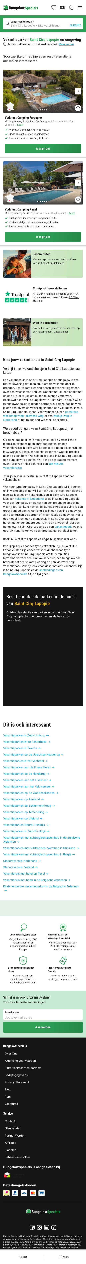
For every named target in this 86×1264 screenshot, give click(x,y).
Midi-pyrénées (13, 121)
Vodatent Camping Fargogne (23, 118)
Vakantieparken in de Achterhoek (25, 741)
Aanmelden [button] (43, 1027)
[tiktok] (53, 1227)
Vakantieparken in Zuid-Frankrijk (24, 831)
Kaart (20, 124)
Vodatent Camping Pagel (21, 209)
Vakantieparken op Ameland (21, 799)
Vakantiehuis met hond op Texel (24, 873)
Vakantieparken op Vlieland (21, 818)
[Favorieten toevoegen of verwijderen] (78, 108)
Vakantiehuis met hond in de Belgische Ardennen (35, 880)
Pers (8, 1096)
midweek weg (34, 415)
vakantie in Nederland (29, 498)
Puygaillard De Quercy (35, 121)
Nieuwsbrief (12, 1128)
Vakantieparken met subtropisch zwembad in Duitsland (39, 848)
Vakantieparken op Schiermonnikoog (27, 805)
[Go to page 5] (46, 109)
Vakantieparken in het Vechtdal (23, 761)
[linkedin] (46, 1227)
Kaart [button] (66, 1256)
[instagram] (39, 1227)
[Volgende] (78, 91)
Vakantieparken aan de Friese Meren (27, 767)
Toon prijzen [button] (43, 148)
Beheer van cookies (17, 1157)
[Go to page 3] (42, 109)
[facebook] (32, 1227)
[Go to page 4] (44, 109)
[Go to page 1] (38, 109)
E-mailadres (12, 1012)
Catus (25, 212)
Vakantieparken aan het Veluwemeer (27, 786)
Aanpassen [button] (75, 25)
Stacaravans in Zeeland (18, 867)
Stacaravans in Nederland (20, 860)
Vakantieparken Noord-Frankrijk (24, 824)
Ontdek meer (56, 262)
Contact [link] (10, 1121)
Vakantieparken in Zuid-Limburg (24, 735)
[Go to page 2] (40, 109)
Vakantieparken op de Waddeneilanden (29, 792)
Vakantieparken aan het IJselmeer (25, 780)
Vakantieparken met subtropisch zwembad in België (37, 854)
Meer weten (66, 44)
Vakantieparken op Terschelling (23, 812)
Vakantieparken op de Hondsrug (24, 773)
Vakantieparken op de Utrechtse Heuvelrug (31, 754)
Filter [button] (24, 1256)
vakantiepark (63, 526)
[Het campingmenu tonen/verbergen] (79, 7)
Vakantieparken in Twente (20, 748)
